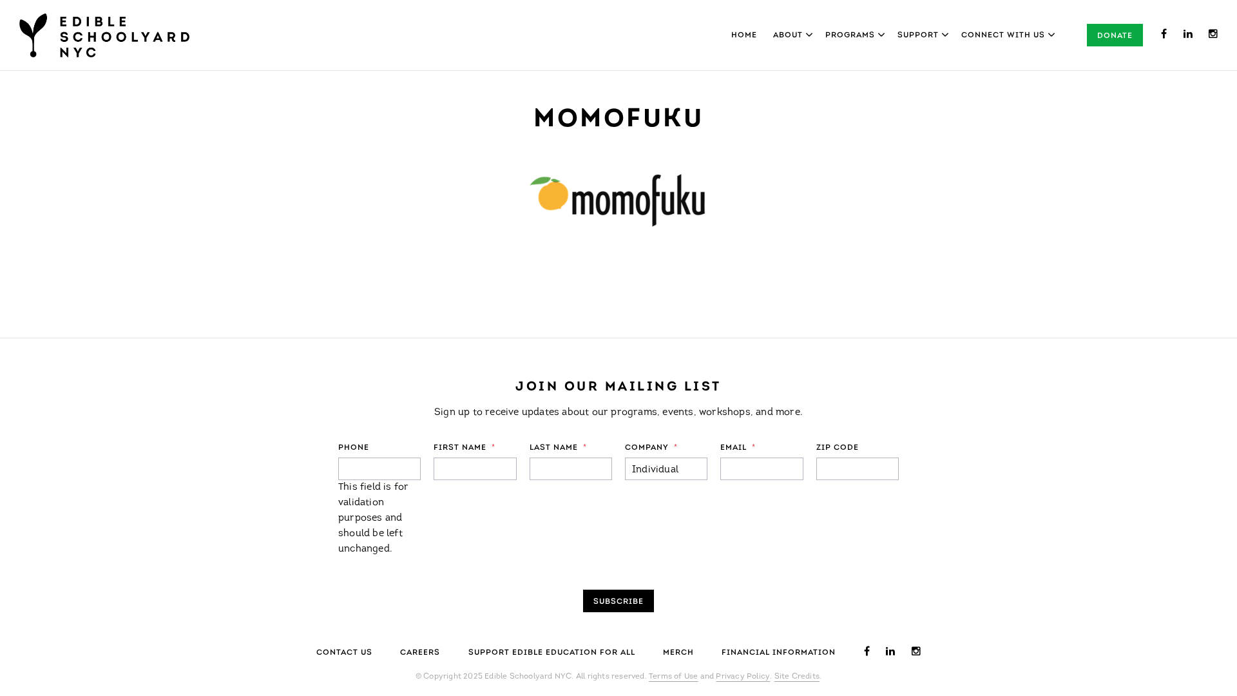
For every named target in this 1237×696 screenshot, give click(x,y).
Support (918, 35)
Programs (850, 35)
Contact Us (344, 653)
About (788, 35)
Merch (678, 653)
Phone (353, 448)
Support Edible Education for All (551, 653)
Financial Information (779, 653)
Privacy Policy (743, 677)
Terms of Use (673, 677)
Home (744, 35)
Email (738, 448)
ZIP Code (837, 448)
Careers (420, 653)
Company (651, 448)
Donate (1115, 36)
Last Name (558, 448)
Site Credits (797, 677)
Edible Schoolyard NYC (104, 35)
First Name (464, 448)
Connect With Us (1003, 35)
